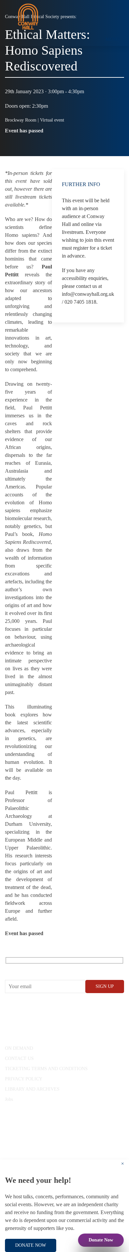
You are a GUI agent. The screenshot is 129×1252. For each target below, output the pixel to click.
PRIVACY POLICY (23, 1078)
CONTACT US (19, 1058)
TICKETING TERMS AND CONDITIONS (46, 1068)
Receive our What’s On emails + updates (56, 967)
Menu (112, 39)
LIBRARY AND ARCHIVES (32, 1089)
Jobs (9, 1099)
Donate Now (101, 1240)
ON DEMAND (19, 1048)
